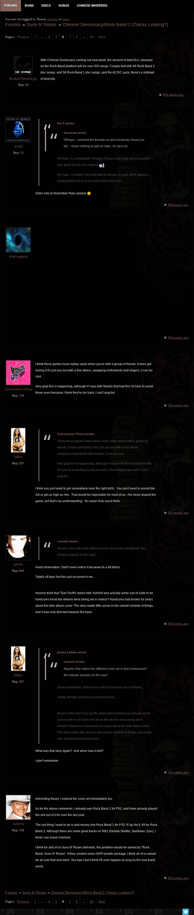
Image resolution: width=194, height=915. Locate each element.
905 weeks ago (178, 337)
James (18, 564)
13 (21, 153)
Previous (23, 37)
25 (27, 85)
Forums (13, 24)
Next (102, 37)
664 (21, 571)
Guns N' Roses (41, 24)
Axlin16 (18, 824)
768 (21, 830)
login (65, 19)
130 (21, 395)
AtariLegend (18, 256)
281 (21, 463)
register (52, 19)
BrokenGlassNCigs (23, 79)
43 (91, 37)
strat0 (18, 146)
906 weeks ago (173, 94)
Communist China (18, 389)
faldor (18, 457)
